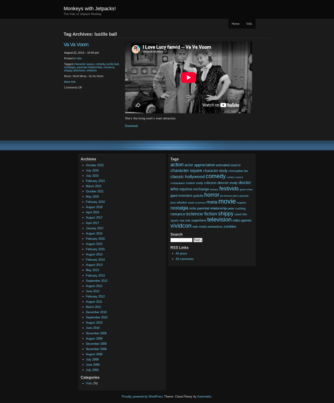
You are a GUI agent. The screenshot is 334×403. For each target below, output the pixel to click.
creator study (194, 183)
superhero (198, 220)
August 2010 (94, 322)
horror (211, 194)
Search (176, 234)
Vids (249, 23)
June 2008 (93, 364)
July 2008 (92, 359)
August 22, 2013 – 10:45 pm (81, 52)
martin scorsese (197, 202)
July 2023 (92, 175)
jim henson (226, 195)
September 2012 (96, 280)
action (177, 164)
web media (199, 226)
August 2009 (94, 338)
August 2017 (94, 217)
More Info (70, 81)
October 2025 (95, 165)
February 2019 (95, 202)
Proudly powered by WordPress (142, 396)
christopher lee (238, 171)
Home (235, 23)
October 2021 (95, 191)
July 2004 (92, 370)
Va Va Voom (76, 44)
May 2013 (92, 270)
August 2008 (94, 354)
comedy (100, 64)
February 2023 (95, 181)
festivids (229, 188)
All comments (185, 259)
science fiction (201, 213)
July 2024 (92, 170)
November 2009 (96, 333)
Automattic (204, 396)
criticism (210, 183)
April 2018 (92, 212)
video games (242, 220)
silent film (240, 214)
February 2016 (95, 238)
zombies (230, 226)
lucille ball (112, 64)
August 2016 (94, 233)
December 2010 (96, 312)
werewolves (215, 226)
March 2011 (93, 307)
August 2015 (94, 244)
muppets (241, 202)
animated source (228, 165)
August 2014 (94, 254)
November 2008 (96, 349)
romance (109, 67)
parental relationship (89, 67)
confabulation (177, 183)
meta (212, 201)
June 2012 (93, 291)
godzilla (198, 195)
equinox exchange (194, 189)
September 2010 (96, 317)
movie (227, 201)
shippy (68, 70)
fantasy (214, 189)
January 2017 (95, 228)
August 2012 (94, 286)
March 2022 (93, 186)
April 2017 (92, 223)
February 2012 (95, 296)
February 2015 (95, 249)
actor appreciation (199, 165)
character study (215, 171)
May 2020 (92, 196)
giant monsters (181, 195)
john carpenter (241, 195)
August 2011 (94, 301)
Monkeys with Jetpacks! (90, 8)
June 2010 (93, 328)
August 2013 (94, 265)
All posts (181, 253)
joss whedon (178, 202)
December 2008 (96, 343)
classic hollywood (187, 176)
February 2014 (95, 259)
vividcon (92, 70)
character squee (84, 64)
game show (246, 189)
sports (174, 220)
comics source (235, 177)
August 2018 (94, 207)
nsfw (192, 208)
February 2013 (95, 275)
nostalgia (69, 67)
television (79, 70)
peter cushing (236, 208)
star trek (184, 220)
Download (131, 126)
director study (227, 183)
